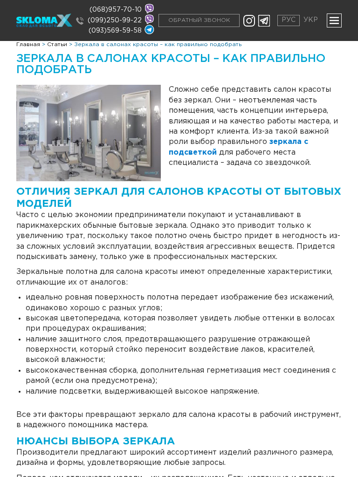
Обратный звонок (199, 20)
